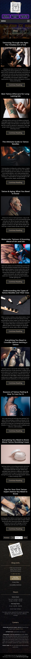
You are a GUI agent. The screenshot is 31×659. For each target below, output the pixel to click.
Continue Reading (15, 85)
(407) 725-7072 (16, 574)
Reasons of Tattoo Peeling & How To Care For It (15, 393)
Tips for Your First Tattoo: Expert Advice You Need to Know (15, 491)
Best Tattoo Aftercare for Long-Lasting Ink (15, 95)
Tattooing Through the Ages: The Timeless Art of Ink (15, 44)
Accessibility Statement (15, 585)
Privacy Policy (15, 582)
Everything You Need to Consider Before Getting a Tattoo (15, 342)
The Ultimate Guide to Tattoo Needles (15, 143)
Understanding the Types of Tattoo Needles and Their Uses (15, 292)
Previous (6, 537)
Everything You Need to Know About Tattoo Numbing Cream (15, 441)
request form (19, 629)
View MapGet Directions (15, 577)
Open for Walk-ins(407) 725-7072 (24, 16)
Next (25, 537)
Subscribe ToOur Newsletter (6, 16)
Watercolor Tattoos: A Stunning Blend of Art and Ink (15, 240)
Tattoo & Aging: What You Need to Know (15, 192)
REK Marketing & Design (22, 656)
